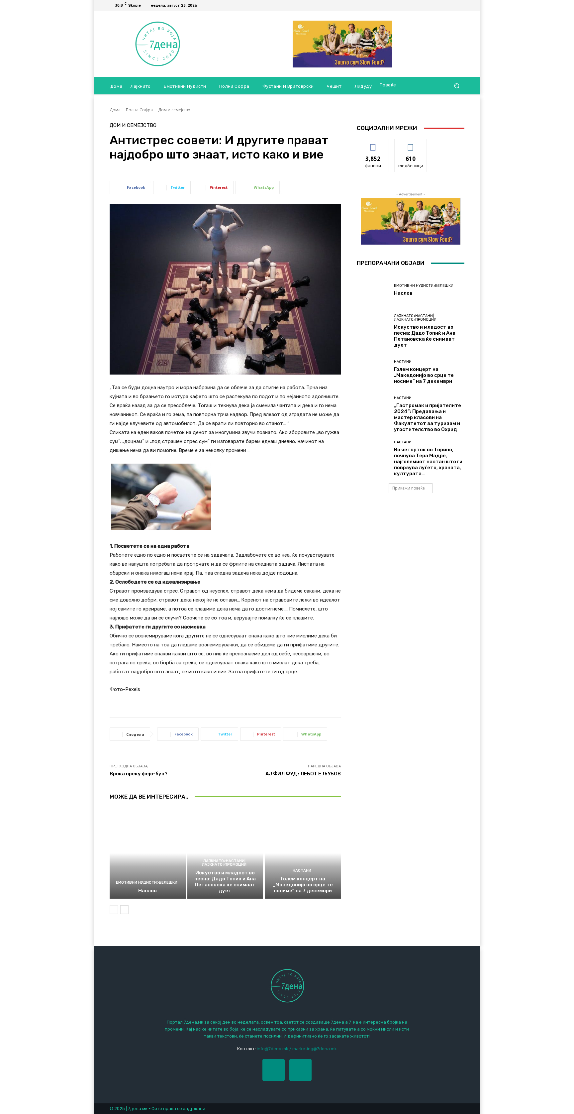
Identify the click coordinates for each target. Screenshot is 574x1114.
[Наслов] (148, 853)
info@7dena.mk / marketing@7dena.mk (297, 1048)
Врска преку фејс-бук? (138, 774)
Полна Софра (139, 110)
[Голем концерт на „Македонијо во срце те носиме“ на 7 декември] (303, 853)
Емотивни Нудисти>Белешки (146, 882)
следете (410, 144)
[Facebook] (452, 5)
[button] (456, 86)
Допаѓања (373, 144)
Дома (115, 110)
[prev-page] (114, 909)
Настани (302, 870)
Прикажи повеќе (408, 488)
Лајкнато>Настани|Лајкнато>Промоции (224, 862)
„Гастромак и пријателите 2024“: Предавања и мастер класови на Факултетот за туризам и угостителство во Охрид (427, 417)
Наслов (147, 891)
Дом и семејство (174, 110)
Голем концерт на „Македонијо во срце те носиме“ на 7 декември (303, 885)
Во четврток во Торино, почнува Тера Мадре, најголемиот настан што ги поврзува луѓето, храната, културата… (428, 462)
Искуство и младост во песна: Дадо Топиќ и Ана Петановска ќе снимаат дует (225, 882)
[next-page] (124, 909)
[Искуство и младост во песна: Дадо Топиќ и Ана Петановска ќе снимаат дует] (225, 853)
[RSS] (460, 5)
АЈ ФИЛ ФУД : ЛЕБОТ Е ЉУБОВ (303, 774)
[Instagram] (300, 1070)
